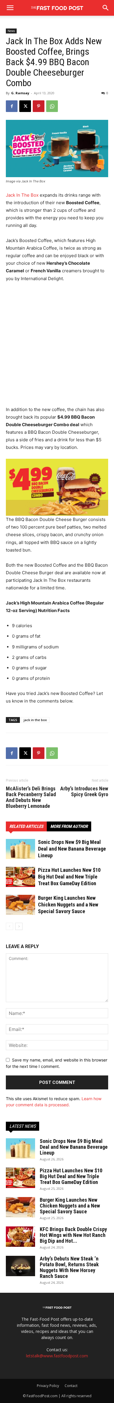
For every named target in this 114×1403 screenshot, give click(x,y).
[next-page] (19, 926)
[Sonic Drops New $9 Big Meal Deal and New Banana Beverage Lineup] (20, 849)
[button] (106, 8)
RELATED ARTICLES (26, 826)
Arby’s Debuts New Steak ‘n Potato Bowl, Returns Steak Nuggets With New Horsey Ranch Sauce (69, 1267)
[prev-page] (9, 926)
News (11, 31)
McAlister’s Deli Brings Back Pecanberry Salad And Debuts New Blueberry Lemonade (31, 797)
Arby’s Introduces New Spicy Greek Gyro (84, 791)
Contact (71, 1385)
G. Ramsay (20, 93)
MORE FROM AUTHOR (69, 826)
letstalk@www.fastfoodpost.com (57, 1355)
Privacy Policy (48, 1385)
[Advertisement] (57, 346)
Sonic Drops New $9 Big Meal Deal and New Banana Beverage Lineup (72, 848)
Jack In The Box (22, 195)
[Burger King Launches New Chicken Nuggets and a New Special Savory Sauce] (20, 905)
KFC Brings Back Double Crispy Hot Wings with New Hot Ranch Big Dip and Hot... (73, 1235)
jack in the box (35, 720)
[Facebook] (12, 106)
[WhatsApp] (52, 106)
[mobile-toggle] (10, 8)
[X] (25, 106)
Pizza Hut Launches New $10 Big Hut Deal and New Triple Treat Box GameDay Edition (69, 876)
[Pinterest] (38, 106)
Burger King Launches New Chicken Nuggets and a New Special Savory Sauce (68, 904)
